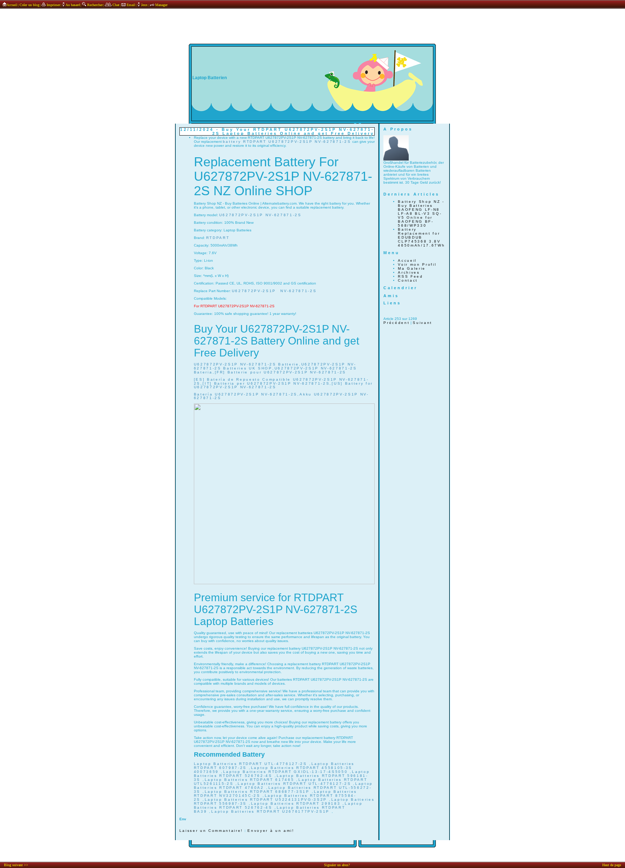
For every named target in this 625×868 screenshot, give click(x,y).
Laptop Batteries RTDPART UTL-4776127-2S (251, 764)
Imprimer (53, 5)
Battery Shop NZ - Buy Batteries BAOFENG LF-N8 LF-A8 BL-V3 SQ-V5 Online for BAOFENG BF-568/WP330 (421, 213)
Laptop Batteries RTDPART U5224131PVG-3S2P (267, 799)
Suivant (422, 323)
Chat (115, 5)
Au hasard (72, 5)
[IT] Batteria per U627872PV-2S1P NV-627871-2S (266, 383)
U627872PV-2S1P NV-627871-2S (260, 215)
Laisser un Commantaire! (211, 831)
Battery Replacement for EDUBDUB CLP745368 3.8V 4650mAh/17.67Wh (421, 237)
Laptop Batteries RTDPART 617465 (250, 780)
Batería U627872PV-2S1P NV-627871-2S (245, 394)
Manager (160, 5)
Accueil (12, 5)
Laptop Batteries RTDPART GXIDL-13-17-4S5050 (286, 772)
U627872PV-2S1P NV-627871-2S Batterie (246, 364)
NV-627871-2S (298, 291)
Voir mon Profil (417, 264)
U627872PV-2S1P (254, 291)
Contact (408, 280)
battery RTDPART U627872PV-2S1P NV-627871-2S (287, 142)
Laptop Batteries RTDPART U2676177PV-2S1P (271, 811)
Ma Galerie (412, 268)
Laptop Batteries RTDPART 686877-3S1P (258, 792)
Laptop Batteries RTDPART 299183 (297, 803)
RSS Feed (410, 276)
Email (130, 5)
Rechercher (94, 5)
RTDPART (218, 238)
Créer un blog (29, 5)
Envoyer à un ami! (270, 831)
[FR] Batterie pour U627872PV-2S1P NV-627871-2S (280, 372)
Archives (409, 272)
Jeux (144, 5)
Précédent (396, 323)
